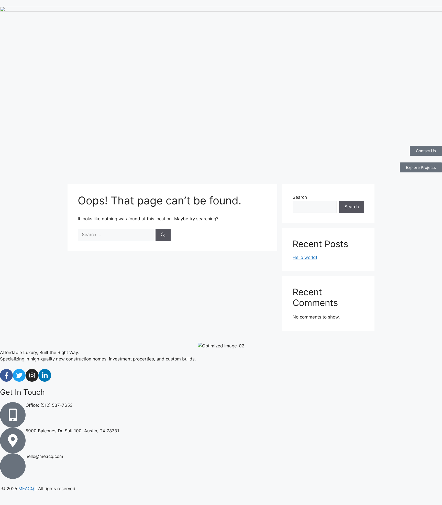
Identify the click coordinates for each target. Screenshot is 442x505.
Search (300, 197)
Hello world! (305, 257)
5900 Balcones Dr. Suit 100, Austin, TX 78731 (72, 430)
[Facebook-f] (6, 375)
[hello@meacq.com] (13, 466)
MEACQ (26, 488)
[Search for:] (117, 234)
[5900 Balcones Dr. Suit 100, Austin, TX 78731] (13, 440)
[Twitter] (19, 375)
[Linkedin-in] (44, 375)
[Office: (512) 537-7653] (13, 415)
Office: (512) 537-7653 (49, 405)
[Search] (163, 235)
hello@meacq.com (44, 456)
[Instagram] (32, 375)
